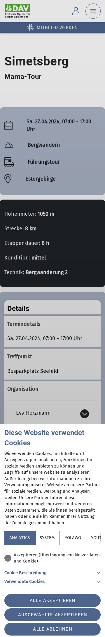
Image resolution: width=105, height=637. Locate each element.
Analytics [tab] (19, 537)
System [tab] (47, 537)
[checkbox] (52, 558)
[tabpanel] (52, 567)
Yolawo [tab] (73, 537)
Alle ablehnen (52, 629)
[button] (52, 572)
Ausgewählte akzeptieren (53, 614)
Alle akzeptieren (53, 600)
